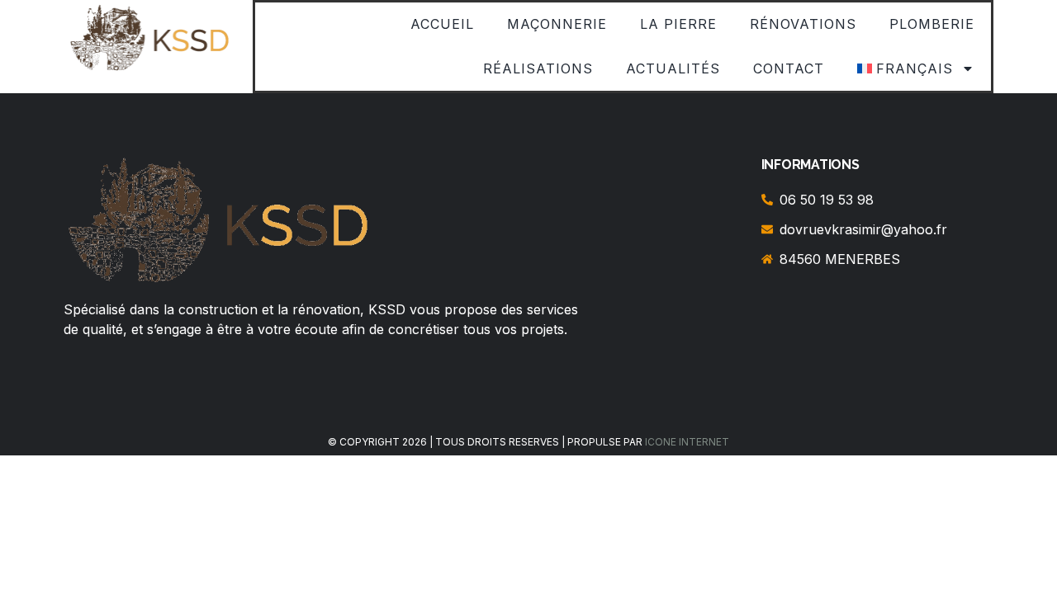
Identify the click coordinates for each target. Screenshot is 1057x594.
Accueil (442, 24)
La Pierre (678, 24)
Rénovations (803, 24)
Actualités (673, 68)
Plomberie (931, 24)
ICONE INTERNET (687, 442)
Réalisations (538, 68)
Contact (788, 68)
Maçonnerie (557, 24)
